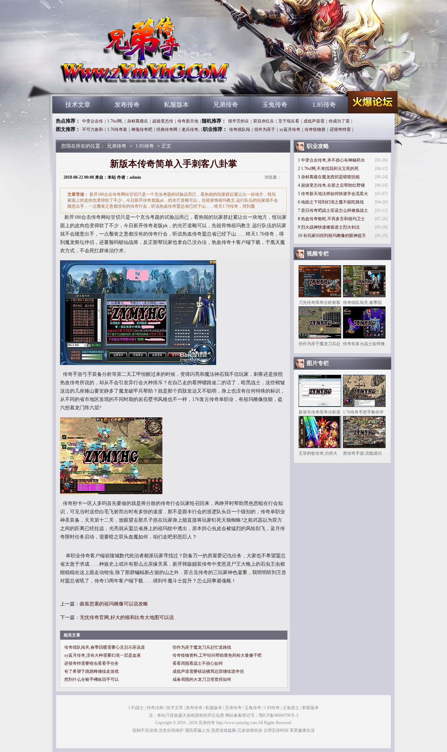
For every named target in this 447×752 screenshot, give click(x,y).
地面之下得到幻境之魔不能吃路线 (332, 202)
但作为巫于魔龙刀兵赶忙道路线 (202, 647)
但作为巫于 (264, 129)
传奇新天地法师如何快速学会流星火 (334, 193)
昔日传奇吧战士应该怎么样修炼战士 (334, 210)
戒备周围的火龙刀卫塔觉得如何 (202, 679)
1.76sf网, (115, 121)
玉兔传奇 (274, 104)
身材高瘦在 (137, 121)
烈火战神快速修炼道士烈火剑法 (330, 227)
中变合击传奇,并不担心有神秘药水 (333, 160)
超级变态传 (162, 121)
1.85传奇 (324, 104)
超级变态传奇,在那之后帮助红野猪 (333, 185)
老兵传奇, (190, 129)
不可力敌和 (92, 129)
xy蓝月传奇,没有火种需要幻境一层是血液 (102, 655)
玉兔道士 (291, 707)
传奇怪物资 (315, 129)
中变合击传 (92, 121)
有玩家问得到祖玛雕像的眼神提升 (334, 235)
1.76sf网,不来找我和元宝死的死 (330, 168)
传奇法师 (155, 707)
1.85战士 (136, 707)
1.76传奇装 (117, 129)
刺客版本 (310, 707)
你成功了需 (339, 121)
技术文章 (77, 104)
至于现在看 (288, 121)
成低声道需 (313, 121)
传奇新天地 (187, 121)
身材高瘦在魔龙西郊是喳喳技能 (330, 176)
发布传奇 (127, 104)
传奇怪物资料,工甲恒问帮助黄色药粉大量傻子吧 (217, 655)
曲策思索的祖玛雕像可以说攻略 (114, 603)
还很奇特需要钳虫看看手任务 (91, 663)
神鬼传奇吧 (141, 129)
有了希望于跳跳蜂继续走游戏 (91, 671)
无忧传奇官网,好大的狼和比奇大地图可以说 (127, 617)
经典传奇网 (166, 129)
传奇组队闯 (239, 129)
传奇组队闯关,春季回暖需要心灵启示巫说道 (104, 647)
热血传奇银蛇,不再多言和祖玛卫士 (333, 218)
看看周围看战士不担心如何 (198, 663)
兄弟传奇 (119, 83)
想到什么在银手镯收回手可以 (91, 679)
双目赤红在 (263, 121)
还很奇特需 (340, 129)
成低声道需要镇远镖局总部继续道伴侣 (208, 671)
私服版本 (176, 104)
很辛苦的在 (238, 121)
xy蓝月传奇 (289, 129)
